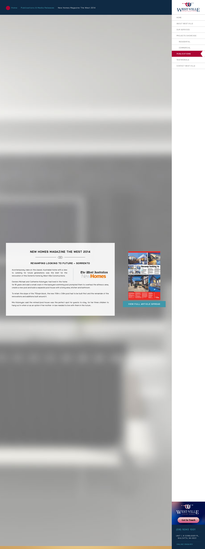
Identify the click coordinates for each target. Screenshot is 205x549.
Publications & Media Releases (37, 8)
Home (14, 8)
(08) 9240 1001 (186, 529)
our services (183, 30)
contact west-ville (185, 66)
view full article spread (144, 304)
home (179, 17)
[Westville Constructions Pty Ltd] (188, 7)
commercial (184, 48)
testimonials (182, 60)
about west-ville (184, 24)
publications (183, 54)
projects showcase (186, 36)
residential (184, 42)
